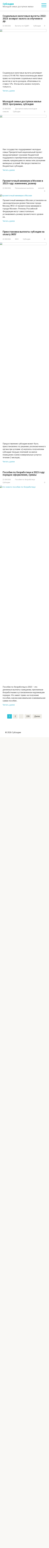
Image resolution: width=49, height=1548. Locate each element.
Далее (37, 716)
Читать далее (9, 91)
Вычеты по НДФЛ (22, 26)
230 (28, 716)
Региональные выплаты (24, 188)
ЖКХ (17, 239)
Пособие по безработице (25, 480)
